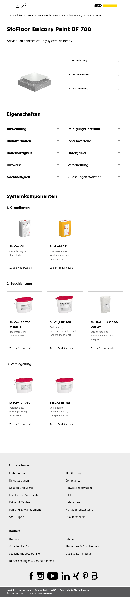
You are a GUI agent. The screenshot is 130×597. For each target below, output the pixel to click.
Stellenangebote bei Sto (24, 553)
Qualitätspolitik (75, 517)
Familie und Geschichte (24, 495)
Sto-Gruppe (16, 517)
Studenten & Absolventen (82, 546)
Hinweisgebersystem (79, 488)
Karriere (14, 531)
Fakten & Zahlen (19, 502)
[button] (126, 418)
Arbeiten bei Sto (19, 546)
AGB (53, 590)
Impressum (25, 590)
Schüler (70, 539)
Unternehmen (19, 465)
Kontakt (11, 590)
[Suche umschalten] (23, 5)
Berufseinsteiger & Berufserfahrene (31, 561)
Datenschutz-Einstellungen (74, 590)
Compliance (73, 480)
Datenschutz (41, 590)
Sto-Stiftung (73, 473)
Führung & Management (25, 509)
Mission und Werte (21, 488)
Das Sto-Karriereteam (79, 553)
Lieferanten (73, 502)
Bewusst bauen (19, 480)
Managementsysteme (79, 509)
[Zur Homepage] (108, 5)
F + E (69, 495)
